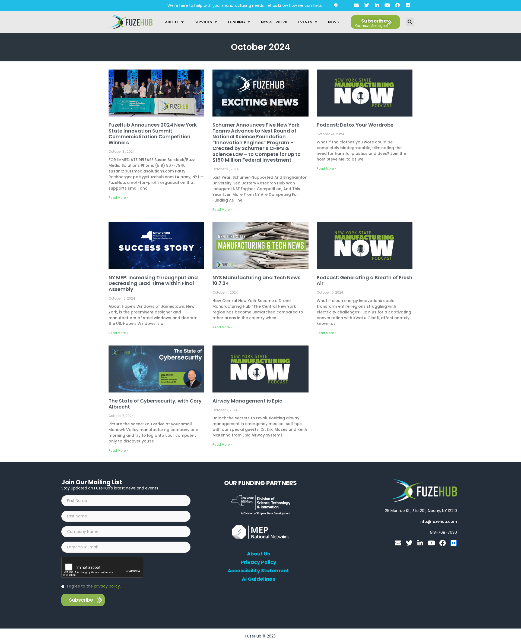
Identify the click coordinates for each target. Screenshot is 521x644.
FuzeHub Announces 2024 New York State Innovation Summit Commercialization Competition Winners (153, 133)
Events (305, 22)
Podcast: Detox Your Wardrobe (355, 124)
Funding (236, 22)
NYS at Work (274, 22)
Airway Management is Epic (247, 400)
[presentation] (102, 567)
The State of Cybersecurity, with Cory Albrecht (155, 403)
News (333, 22)
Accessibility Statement (258, 570)
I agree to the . (95, 586)
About (172, 22)
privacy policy (107, 586)
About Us (258, 554)
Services (203, 22)
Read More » (118, 197)
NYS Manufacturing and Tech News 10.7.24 (256, 280)
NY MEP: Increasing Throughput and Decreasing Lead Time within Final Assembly (153, 283)
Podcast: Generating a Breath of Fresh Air (364, 280)
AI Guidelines (258, 579)
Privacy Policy (258, 562)
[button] (410, 22)
